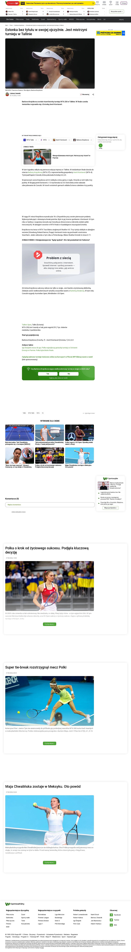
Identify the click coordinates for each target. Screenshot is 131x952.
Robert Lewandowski (80, 914)
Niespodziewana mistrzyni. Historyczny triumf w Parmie (71, 157)
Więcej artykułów (110, 508)
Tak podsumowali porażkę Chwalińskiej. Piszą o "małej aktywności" (49, 443)
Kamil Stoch (95, 914)
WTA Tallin (31, 413)
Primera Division (43, 921)
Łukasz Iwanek (15, 93)
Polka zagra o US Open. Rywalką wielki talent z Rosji (79, 443)
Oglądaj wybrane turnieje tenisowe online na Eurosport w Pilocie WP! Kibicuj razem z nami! (57, 357)
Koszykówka (91, 19)
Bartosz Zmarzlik (96, 918)
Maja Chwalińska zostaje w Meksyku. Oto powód (78, 466)
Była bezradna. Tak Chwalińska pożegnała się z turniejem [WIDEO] (17, 443)
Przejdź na (12, 3)
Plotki (42, 937)
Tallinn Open (26, 325)
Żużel (43, 19)
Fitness (8, 924)
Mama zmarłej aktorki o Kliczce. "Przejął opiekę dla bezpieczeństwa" (116, 485)
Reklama (67, 934)
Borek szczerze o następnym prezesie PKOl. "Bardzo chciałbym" (111, 498)
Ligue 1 (40, 924)
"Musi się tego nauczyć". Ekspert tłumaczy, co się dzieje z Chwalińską (18, 466)
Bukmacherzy (51, 19)
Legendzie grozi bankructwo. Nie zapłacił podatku (110, 493)
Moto (99, 19)
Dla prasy (32, 934)
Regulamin (74, 934)
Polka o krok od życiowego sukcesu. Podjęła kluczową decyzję (48, 466)
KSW (7, 927)
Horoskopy (16, 937)
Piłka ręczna (80, 19)
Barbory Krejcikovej (35, 172)
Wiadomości (56, 937)
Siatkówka (35, 19)
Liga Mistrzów (59, 914)
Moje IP (48, 937)
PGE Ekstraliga (60, 924)
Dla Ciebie (10, 19)
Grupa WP (18, 934)
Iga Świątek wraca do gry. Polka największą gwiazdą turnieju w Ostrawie (49, 348)
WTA (38, 413)
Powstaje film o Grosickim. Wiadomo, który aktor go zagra (112, 503)
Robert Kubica (78, 918)
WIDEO (71, 19)
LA (104, 19)
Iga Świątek (77, 921)
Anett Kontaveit (79, 172)
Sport (64, 937)
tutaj (42, 947)
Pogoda (8, 937)
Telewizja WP (34, 937)
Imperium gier (71, 937)
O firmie (25, 934)
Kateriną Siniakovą (77, 291)
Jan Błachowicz (96, 921)
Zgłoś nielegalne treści (19, 512)
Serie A (57, 921)
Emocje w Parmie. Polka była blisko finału (38, 350)
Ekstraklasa (42, 914)
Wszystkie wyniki (116, 11)
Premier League (43, 918)
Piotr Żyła (76, 924)
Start (6, 25)
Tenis (27, 19)
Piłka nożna (19, 19)
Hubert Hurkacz (96, 924)
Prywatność (41, 934)
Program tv (24, 937)
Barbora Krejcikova (20, 25)
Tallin (24, 413)
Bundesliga (58, 918)
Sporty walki (62, 19)
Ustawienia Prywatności (54, 934)
